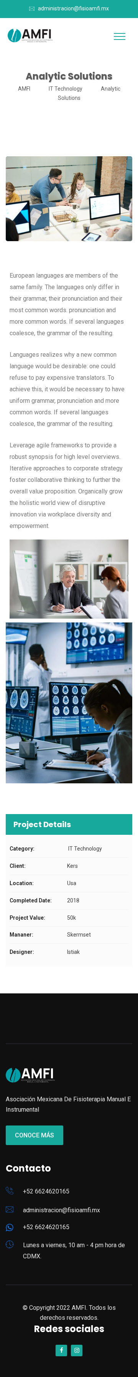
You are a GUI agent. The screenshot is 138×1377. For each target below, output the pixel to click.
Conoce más (34, 1135)
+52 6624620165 (46, 1191)
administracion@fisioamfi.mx (73, 8)
